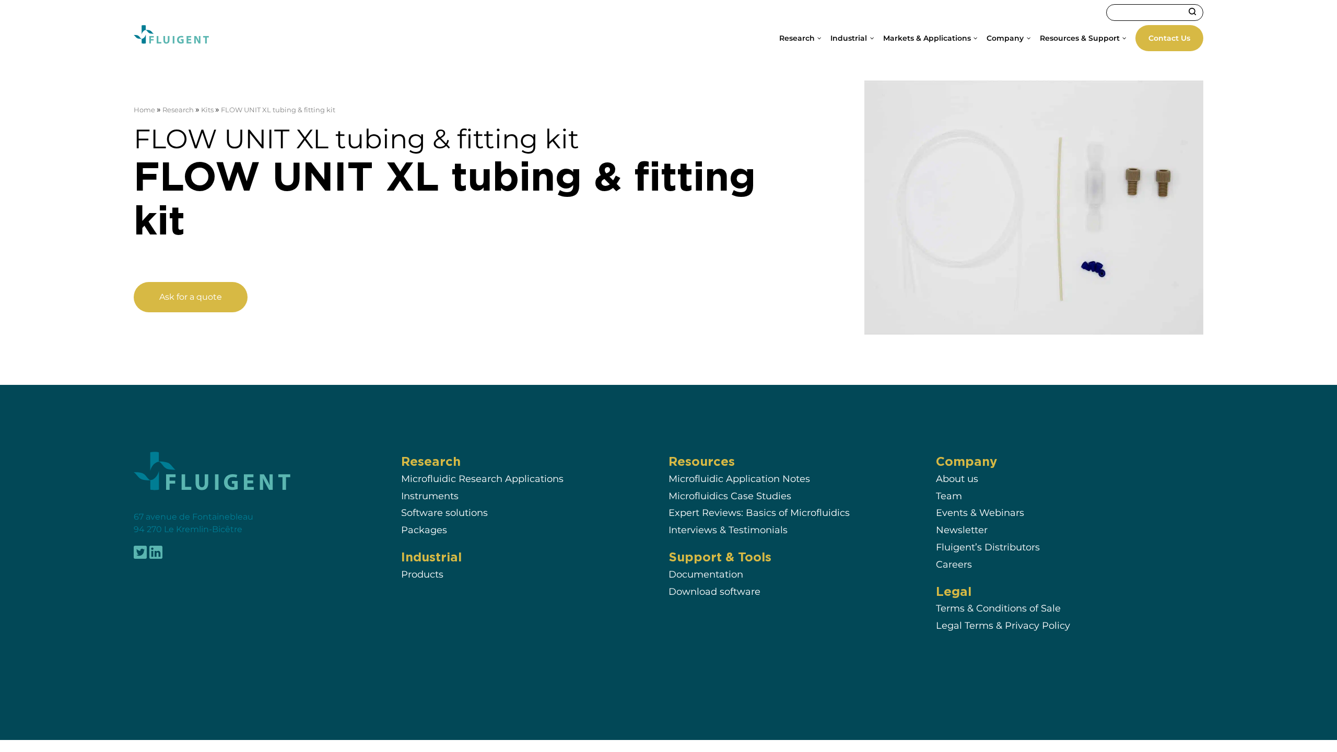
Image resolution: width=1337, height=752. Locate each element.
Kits (207, 110)
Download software (714, 591)
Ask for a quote (190, 297)
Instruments (430, 495)
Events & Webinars (980, 512)
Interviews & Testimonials (728, 529)
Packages (424, 529)
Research (178, 110)
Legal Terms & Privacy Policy (1003, 625)
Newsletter (962, 529)
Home (144, 110)
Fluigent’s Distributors (988, 547)
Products (422, 574)
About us (957, 478)
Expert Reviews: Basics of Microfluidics (759, 512)
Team (949, 495)
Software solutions (444, 512)
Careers (954, 564)
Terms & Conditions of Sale (998, 608)
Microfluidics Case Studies (729, 495)
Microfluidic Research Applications (482, 478)
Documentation (705, 574)
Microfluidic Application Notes (739, 478)
